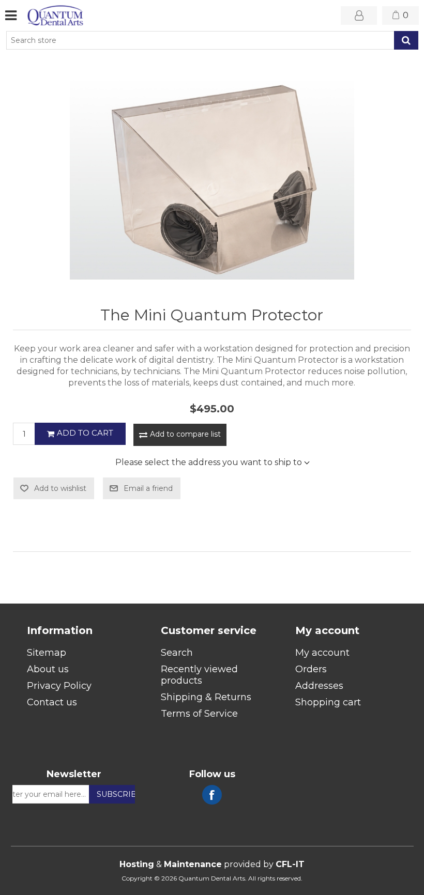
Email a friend (148, 488)
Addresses (319, 685)
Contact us (52, 702)
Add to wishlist (60, 488)
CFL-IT (290, 864)
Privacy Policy (59, 685)
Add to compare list (185, 434)
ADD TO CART (85, 433)
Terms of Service (199, 713)
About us (48, 669)
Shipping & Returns (206, 697)
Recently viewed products (199, 674)
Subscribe (119, 794)
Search (406, 40)
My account (322, 652)
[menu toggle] (11, 15)
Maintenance (193, 864)
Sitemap (46, 652)
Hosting (136, 864)
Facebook (212, 795)
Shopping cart (328, 702)
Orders (311, 669)
